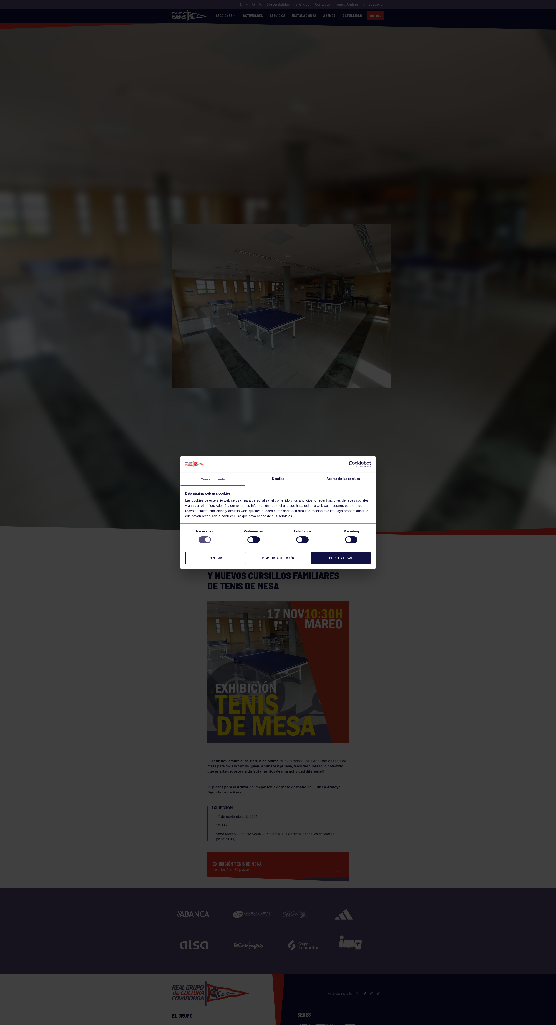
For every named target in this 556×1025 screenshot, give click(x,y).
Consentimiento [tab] (213, 479)
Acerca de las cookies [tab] (343, 478)
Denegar (215, 558)
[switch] (253, 539)
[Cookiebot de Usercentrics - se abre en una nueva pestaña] (352, 464)
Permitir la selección (278, 558)
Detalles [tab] (278, 478)
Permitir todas (340, 558)
